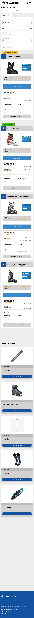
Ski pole (5, 439)
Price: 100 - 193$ (6, 27)
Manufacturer (5, 38)
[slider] (3, 28)
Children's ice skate (10, 405)
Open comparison (17, 376)
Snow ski (6, 370)
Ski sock (5, 473)
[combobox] (3, 40)
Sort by (4, 19)
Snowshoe (6, 508)
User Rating (5, 32)
